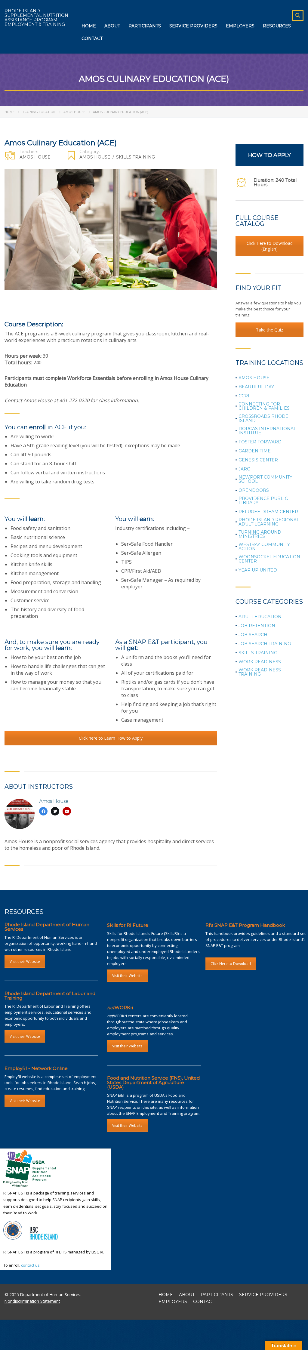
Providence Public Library (263, 500)
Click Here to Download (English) (270, 246)
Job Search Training (265, 644)
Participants (144, 26)
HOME (166, 1294)
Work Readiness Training (260, 672)
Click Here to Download (231, 963)
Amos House (74, 111)
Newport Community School (265, 479)
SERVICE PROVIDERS (263, 1294)
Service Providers (193, 26)
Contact (92, 38)
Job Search (253, 635)
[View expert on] (43, 811)
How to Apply (269, 155)
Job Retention (257, 626)
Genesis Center (258, 460)
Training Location (39, 111)
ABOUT (187, 1294)
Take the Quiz (269, 330)
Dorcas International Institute (267, 431)
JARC (244, 469)
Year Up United (258, 570)
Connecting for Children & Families (264, 406)
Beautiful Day (256, 387)
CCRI (244, 396)
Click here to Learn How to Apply (111, 738)
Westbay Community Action (264, 546)
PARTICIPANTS (217, 1294)
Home (89, 26)
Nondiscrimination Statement (32, 1301)
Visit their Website (25, 961)
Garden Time (255, 451)
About (112, 26)
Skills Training (135, 157)
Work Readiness (260, 662)
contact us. (31, 1265)
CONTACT (203, 1301)
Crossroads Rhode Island (263, 418)
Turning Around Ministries (260, 534)
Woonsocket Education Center (269, 559)
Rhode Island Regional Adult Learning (269, 522)
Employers (240, 26)
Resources (277, 26)
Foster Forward (260, 442)
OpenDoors (254, 490)
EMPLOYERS (173, 1301)
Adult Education (260, 617)
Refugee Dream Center (268, 512)
